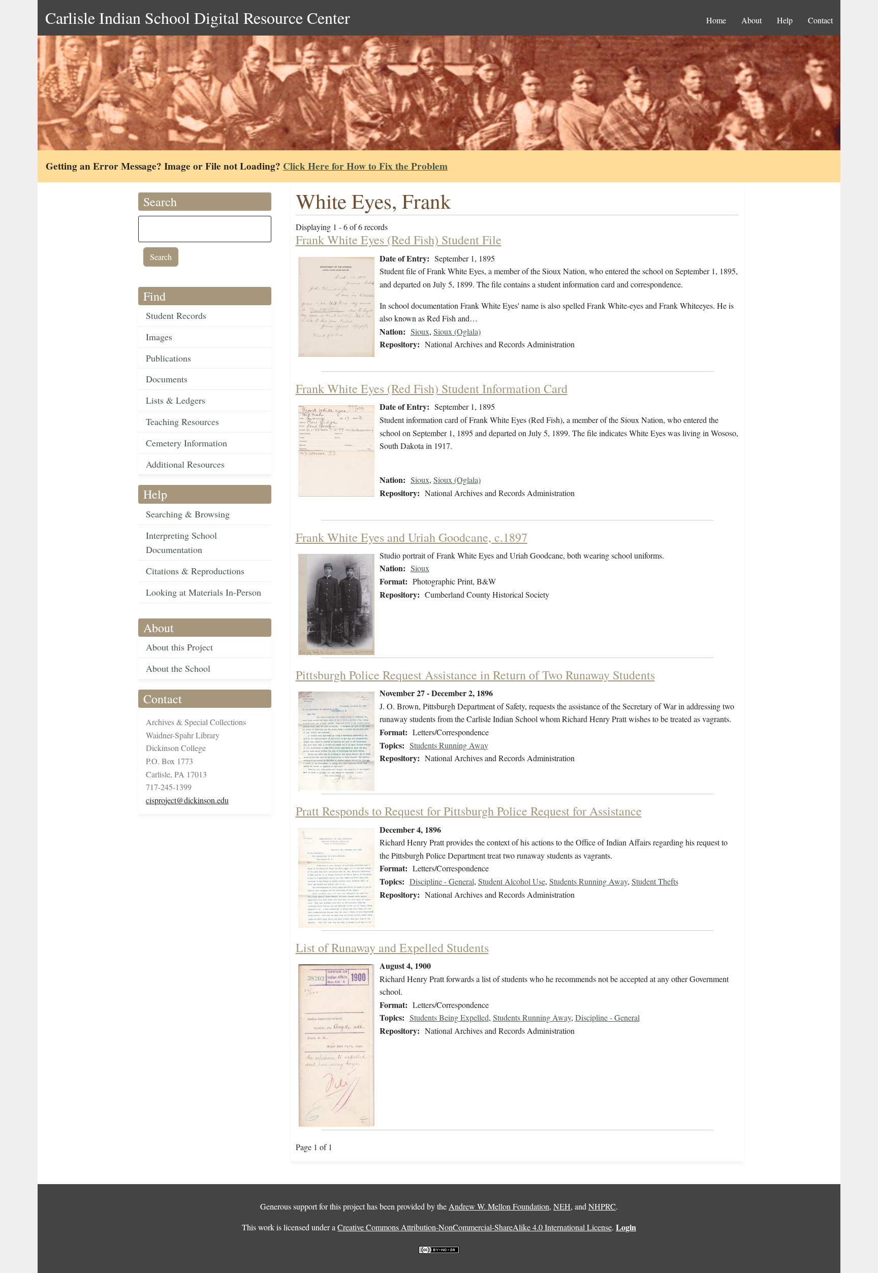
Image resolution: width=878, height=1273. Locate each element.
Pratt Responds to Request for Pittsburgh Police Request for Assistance (469, 811)
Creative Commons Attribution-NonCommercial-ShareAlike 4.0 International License (474, 1227)
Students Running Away (449, 745)
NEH (562, 1206)
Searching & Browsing (188, 514)
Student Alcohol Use (511, 881)
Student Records (176, 315)
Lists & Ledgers (175, 400)
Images (159, 337)
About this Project (179, 647)
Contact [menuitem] (820, 20)
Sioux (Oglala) (457, 331)
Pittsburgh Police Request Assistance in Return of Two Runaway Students (475, 675)
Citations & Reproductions (195, 571)
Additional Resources (185, 464)
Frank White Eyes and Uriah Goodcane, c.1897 (411, 537)
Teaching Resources (182, 421)
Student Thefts (655, 881)
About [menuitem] (751, 20)
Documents (166, 379)
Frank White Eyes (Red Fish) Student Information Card (432, 388)
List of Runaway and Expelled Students (392, 947)
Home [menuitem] (716, 20)
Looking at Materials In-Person (203, 592)
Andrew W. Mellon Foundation (499, 1206)
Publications (168, 358)
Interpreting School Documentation (181, 542)
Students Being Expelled (449, 1017)
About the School (178, 668)
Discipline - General (442, 881)
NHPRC (602, 1206)
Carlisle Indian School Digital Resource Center (197, 17)
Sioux (420, 331)
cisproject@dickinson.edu (187, 800)
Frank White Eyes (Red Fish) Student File (398, 240)
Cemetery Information (186, 443)
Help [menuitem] (785, 20)
